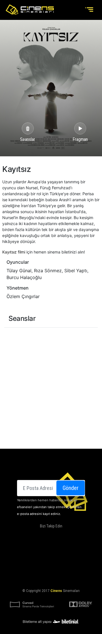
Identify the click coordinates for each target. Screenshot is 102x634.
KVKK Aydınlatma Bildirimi (50, 570)
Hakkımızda (49, 549)
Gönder (70, 488)
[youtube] (66, 535)
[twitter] (43, 535)
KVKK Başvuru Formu (51, 577)
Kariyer (78, 556)
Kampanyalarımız (33, 556)
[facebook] (32, 535)
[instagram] (55, 535)
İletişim (60, 556)
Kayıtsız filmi (13, 252)
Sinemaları (24, 549)
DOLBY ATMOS (74, 549)
